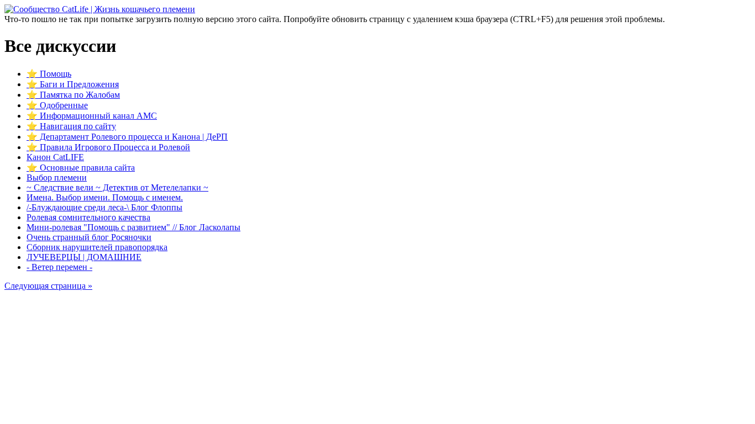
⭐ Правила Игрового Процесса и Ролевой (108, 147)
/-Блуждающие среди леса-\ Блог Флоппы (104, 207)
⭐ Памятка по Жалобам (73, 94)
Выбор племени (57, 177)
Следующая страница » (48, 285)
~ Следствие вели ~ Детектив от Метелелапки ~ (117, 187)
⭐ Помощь (49, 73)
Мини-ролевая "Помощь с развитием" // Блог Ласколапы (133, 227)
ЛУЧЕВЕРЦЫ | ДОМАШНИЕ (84, 257)
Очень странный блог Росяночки (89, 237)
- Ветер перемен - (59, 267)
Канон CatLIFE (55, 157)
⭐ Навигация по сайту (71, 126)
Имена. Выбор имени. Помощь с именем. (105, 197)
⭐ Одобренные (57, 105)
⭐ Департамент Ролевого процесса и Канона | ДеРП (127, 136)
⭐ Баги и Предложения (73, 84)
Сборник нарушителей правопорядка (97, 247)
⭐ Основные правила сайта (81, 167)
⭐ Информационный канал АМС (92, 115)
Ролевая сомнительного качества (88, 217)
